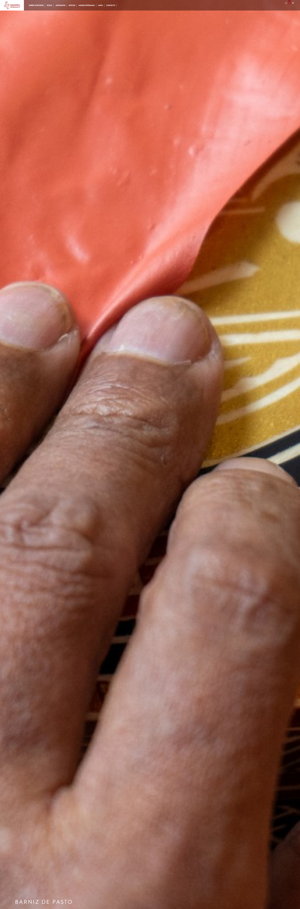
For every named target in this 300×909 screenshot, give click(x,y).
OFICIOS (72, 5)
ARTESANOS (60, 5)
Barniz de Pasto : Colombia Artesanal (12, 5)
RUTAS (49, 5)
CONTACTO (110, 5)
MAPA (100, 5)
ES (286, 3)
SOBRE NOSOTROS (36, 5)
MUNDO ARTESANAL (87, 5)
